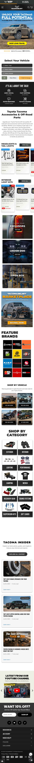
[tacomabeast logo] (17, 7)
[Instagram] (20, 723)
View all (25, 145)
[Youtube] (14, 723)
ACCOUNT (6, 734)
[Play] (17, 691)
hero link (2, 11)
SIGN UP (24, 714)
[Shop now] (17, 227)
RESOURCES (7, 730)
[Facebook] (9, 723)
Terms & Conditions (13, 754)
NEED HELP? (7, 738)
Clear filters (13, 78)
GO (4, 78)
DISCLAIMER (6, 745)
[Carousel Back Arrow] (1, 690)
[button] (30, 754)
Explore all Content (17, 554)
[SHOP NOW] (17, 251)
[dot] (15, 696)
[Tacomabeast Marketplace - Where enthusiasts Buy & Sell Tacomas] (17, 309)
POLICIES (5, 742)
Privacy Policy (4, 754)
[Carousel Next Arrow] (32, 690)
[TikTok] (25, 723)
